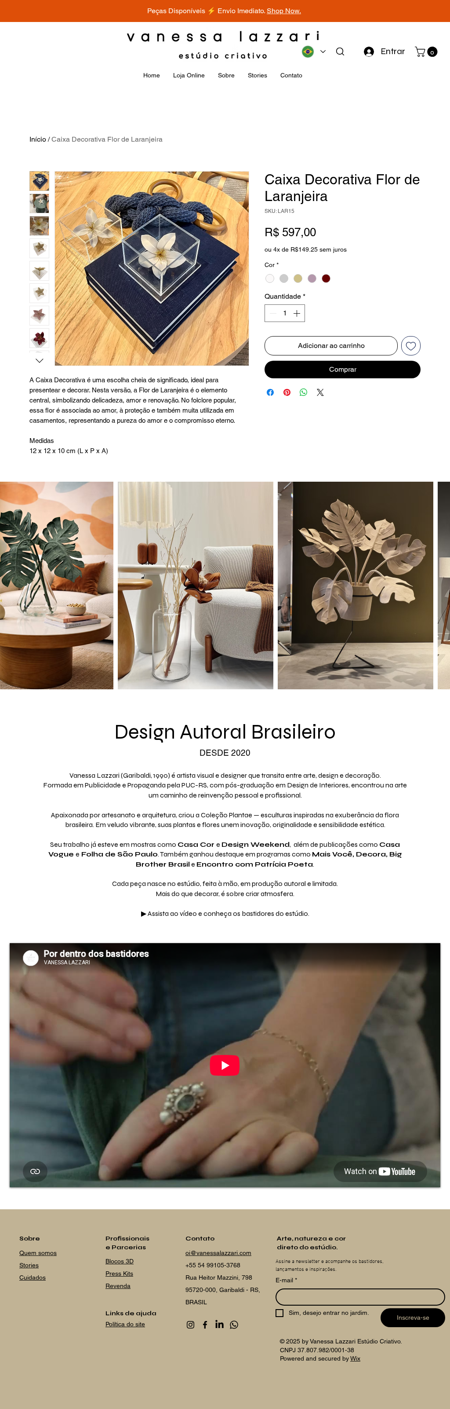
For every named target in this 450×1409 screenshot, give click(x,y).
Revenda (118, 1285)
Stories (29, 1265)
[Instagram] (190, 1325)
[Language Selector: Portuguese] (313, 51)
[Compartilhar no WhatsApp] (303, 392)
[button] (427, 52)
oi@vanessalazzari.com (218, 1252)
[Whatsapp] (234, 1325)
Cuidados (32, 1277)
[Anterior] (46, 11)
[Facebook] (205, 1325)
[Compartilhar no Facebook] (270, 392)
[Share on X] (320, 392)
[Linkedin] (219, 1325)
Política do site (125, 1324)
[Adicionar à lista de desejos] (411, 345)
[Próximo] (404, 11)
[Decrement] (272, 313)
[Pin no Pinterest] (287, 392)
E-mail (286, 1280)
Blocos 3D (119, 1261)
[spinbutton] (284, 313)
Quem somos (38, 1252)
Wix (355, 1358)
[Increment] (297, 313)
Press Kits (119, 1273)
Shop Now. (284, 11)
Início (37, 139)
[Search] (340, 51)
